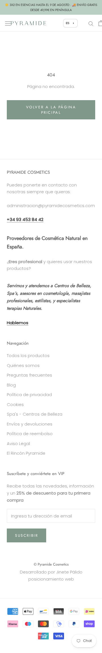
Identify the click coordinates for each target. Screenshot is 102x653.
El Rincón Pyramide (26, 453)
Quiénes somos (23, 365)
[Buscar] (91, 23)
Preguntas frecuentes (29, 375)
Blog (11, 385)
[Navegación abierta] (8, 23)
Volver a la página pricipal (51, 109)
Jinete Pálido (69, 572)
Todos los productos (28, 355)
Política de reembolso (30, 434)
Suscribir (26, 535)
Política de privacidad (29, 395)
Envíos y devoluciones (29, 424)
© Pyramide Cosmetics (51, 564)
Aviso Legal (18, 443)
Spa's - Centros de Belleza (34, 414)
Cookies (15, 404)
